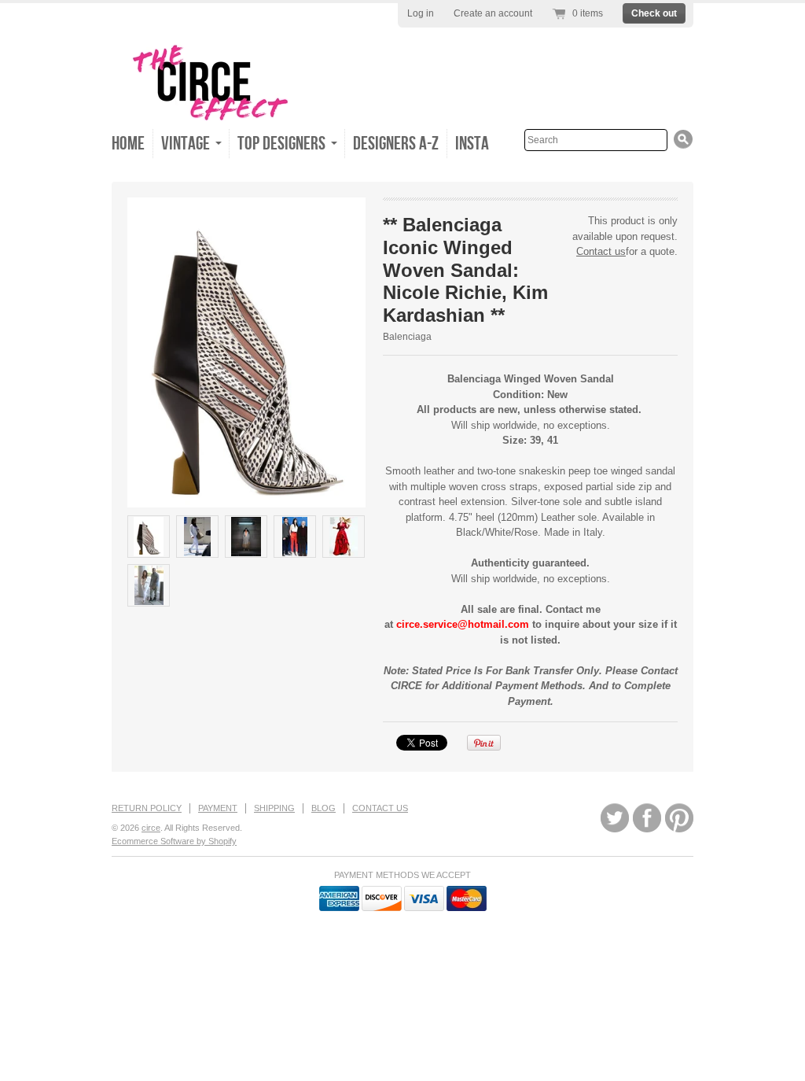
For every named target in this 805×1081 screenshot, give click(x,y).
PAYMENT (217, 808)
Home (128, 143)
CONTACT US (380, 808)
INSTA (472, 143)
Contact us (601, 251)
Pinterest (679, 817)
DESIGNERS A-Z (396, 143)
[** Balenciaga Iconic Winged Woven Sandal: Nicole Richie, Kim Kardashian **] (148, 536)
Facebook (647, 817)
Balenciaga (407, 336)
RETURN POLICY (147, 808)
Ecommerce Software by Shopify (174, 841)
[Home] (210, 119)
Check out (654, 13)
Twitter (615, 817)
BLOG (323, 808)
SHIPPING (274, 808)
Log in (420, 13)
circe (151, 827)
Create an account (493, 13)
